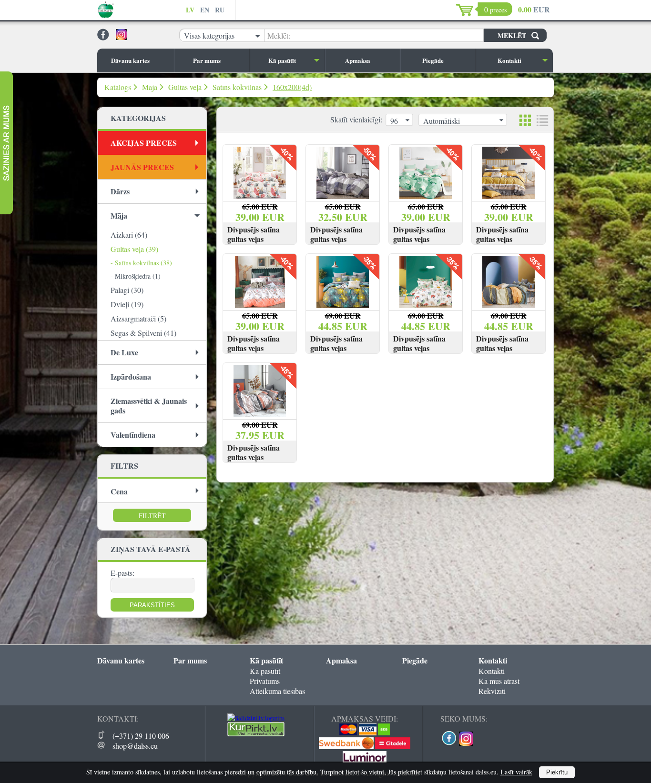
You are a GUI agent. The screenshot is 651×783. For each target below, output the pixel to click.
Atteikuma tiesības (277, 691)
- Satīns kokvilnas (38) (141, 262)
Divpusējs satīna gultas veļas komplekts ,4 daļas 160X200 (256, 244)
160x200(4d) (292, 87)
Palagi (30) (127, 290)
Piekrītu (557, 772)
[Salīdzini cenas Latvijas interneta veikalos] (256, 734)
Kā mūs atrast (498, 681)
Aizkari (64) (129, 235)
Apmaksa (357, 60)
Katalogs (117, 87)
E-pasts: (122, 573)
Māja (149, 87)
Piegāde (433, 60)
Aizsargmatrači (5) (138, 318)
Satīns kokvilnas (237, 87)
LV (190, 10)
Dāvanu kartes (130, 60)
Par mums (207, 60)
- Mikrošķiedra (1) (136, 276)
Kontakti (509, 60)
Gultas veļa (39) (134, 249)
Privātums (265, 681)
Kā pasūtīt (282, 60)
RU (219, 10)
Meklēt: (278, 35)
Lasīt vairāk (516, 771)
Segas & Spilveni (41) (143, 333)
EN (204, 10)
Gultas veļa (185, 87)
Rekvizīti (492, 691)
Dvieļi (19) (127, 304)
